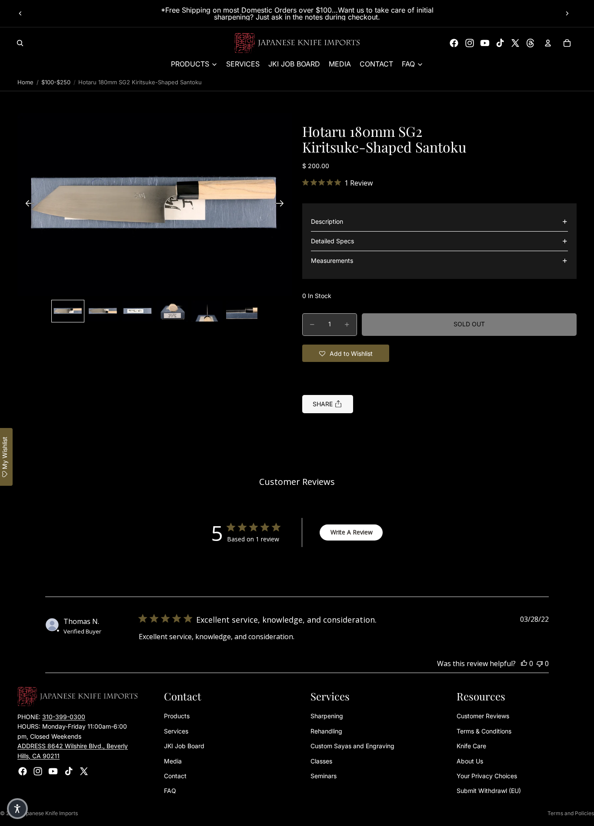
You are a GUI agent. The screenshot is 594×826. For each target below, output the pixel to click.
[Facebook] (454, 43)
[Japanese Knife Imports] (297, 43)
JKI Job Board (184, 746)
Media (173, 761)
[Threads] (530, 43)
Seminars (323, 776)
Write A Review (351, 532)
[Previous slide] (20, 13)
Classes (321, 761)
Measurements (332, 260)
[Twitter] (515, 43)
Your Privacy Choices (487, 776)
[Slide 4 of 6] (172, 311)
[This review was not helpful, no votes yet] (540, 663)
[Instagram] (469, 43)
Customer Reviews (483, 716)
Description (327, 221)
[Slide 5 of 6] (207, 311)
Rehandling (326, 731)
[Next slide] (567, 13)
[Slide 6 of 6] (241, 311)
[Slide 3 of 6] (137, 311)
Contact (175, 776)
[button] (154, 204)
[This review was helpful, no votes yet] (524, 663)
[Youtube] (485, 43)
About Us (470, 761)
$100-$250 (55, 82)
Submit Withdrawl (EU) (489, 790)
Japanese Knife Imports (49, 813)
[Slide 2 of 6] (102, 311)
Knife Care (471, 746)
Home (25, 82)
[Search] (20, 43)
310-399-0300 (63, 716)
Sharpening (326, 716)
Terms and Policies (570, 813)
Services (176, 731)
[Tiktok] (500, 43)
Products (177, 716)
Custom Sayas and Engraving (352, 746)
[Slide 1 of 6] (67, 311)
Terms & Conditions (484, 731)
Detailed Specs (332, 241)
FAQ (170, 790)
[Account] (547, 43)
